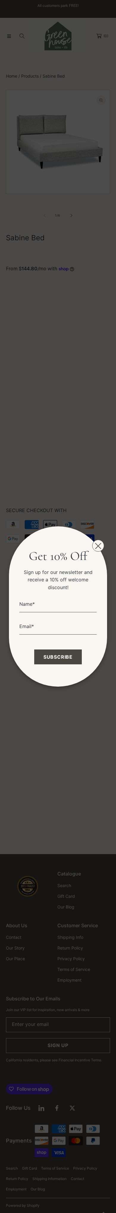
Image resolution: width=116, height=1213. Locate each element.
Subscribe (58, 657)
